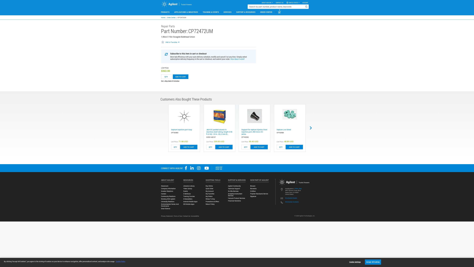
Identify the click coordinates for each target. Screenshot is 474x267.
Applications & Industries (186, 12)
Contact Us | (187, 216)
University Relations (167, 201)
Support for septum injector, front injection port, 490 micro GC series (254, 131)
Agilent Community (234, 186)
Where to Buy (210, 199)
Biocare (252, 186)
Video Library (187, 188)
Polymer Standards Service (259, 194)
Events (185, 191)
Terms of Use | (178, 216)
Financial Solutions (234, 201)
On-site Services (233, 191)
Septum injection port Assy (181, 129)
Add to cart (180, 77)
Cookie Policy (120, 261)
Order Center (266, 12)
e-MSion (253, 191)
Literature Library (189, 186)
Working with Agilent (168, 199)
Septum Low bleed (284, 129)
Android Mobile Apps (190, 201)
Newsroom (164, 186)
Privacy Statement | (167, 216)
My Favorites (210, 194)
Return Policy (210, 204)
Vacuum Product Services (236, 198)
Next (312, 128)
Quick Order (209, 188)
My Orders (209, 196)
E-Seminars (187, 194)
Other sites (298, 188)
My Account (210, 191)
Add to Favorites (171, 42)
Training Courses (189, 196)
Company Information (168, 188)
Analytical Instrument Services (235, 195)
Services (228, 12)
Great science (165, 209)
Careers (163, 194)
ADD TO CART (188, 147)
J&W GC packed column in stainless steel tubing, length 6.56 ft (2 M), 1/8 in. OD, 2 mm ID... (219, 131)
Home (163, 17)
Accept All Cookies (373, 262)
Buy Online (209, 186)
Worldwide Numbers (292, 202)
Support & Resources (246, 12)
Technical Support (234, 188)
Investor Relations (167, 191)
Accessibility (195, 216)
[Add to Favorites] (162, 42)
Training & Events (211, 12)
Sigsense (253, 196)
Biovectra (253, 188)
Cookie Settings (355, 262)
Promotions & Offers (212, 201)
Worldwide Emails (291, 198)
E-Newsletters (187, 199)
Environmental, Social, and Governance (170, 205)
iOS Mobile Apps (188, 204)
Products (165, 12)
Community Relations (168, 196)
